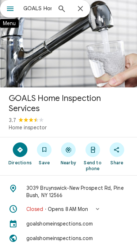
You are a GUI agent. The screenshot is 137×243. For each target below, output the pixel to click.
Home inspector (28, 127)
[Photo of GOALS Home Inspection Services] (68, 43)
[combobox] (37, 8)
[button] (68, 209)
